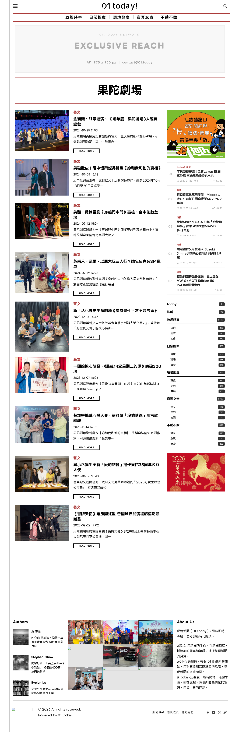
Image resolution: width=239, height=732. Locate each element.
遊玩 (173, 439)
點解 (170, 312)
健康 (173, 354)
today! (181, 167)
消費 (188, 167)
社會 (173, 339)
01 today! (65, 715)
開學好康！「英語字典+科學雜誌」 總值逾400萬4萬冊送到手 (47, 667)
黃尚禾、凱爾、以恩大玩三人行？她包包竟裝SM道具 (117, 264)
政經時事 (173, 319)
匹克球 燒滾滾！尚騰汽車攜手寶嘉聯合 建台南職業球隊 (47, 642)
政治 (173, 328)
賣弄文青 (173, 399)
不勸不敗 (173, 425)
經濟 (173, 333)
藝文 (77, 112)
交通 (173, 386)
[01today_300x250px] (196, 133)
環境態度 (173, 372)
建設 (173, 365)
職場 (173, 360)
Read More (86, 151)
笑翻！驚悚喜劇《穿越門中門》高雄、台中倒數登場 (115, 215)
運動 (173, 412)
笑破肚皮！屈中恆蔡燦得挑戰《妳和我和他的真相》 (117, 168)
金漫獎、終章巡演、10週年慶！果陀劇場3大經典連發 (115, 121)
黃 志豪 (36, 631)
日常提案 (173, 346)
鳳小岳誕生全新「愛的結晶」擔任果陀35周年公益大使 (116, 467)
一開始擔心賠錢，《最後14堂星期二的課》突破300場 (117, 369)
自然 (173, 391)
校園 (173, 418)
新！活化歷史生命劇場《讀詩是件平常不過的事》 (115, 310)
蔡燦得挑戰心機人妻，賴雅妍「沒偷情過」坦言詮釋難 (115, 418)
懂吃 (173, 433)
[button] (225, 6)
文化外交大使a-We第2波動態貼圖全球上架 (47, 691)
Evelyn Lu (38, 682)
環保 (173, 381)
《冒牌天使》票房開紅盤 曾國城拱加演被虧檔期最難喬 (116, 516)
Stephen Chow (42, 657)
